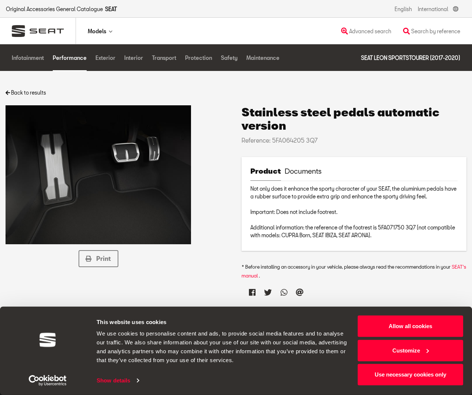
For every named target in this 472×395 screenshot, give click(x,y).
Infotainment (28, 58)
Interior (133, 58)
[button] (98, 258)
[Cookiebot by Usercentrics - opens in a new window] (47, 380)
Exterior (105, 58)
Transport (164, 58)
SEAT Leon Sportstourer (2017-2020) (410, 58)
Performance (70, 58)
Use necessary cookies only (410, 374)
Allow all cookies (410, 326)
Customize (406, 350)
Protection (198, 58)
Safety (229, 58)
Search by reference (435, 31)
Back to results (28, 92)
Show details (113, 380)
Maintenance (263, 58)
